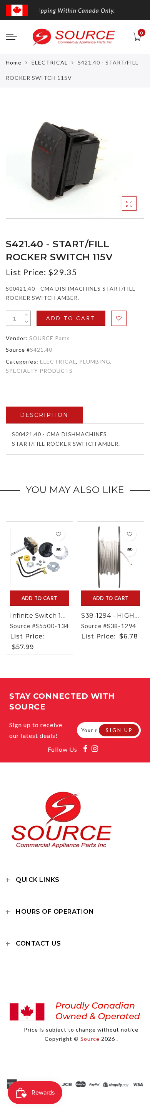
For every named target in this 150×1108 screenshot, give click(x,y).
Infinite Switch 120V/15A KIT (54, 615)
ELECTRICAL (50, 62)
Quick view (58, 549)
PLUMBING (94, 361)
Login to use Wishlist (119, 318)
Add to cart (71, 318)
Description (44, 415)
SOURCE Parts (49, 338)
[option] (75, 160)
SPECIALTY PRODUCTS (39, 370)
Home (14, 62)
